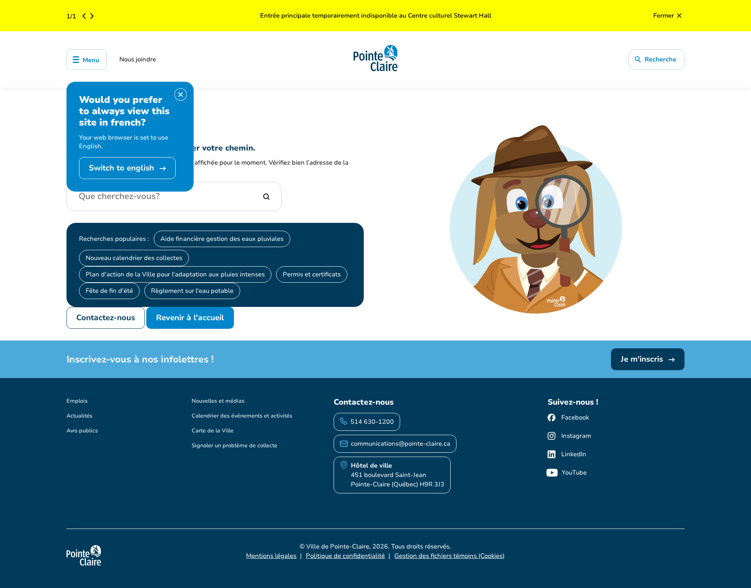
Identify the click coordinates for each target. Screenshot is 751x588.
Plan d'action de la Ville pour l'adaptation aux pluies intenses (175, 274)
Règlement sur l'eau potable (192, 291)
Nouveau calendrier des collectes (134, 258)
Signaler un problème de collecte (234, 445)
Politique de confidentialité (345, 556)
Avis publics (82, 430)
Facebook (575, 417)
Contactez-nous (105, 317)
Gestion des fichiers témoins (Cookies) (449, 556)
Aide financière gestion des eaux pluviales (222, 239)
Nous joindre (137, 59)
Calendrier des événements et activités (242, 415)
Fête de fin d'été (109, 291)
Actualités (79, 415)
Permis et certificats (312, 274)
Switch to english (122, 168)
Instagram (576, 436)
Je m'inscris (643, 359)
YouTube (574, 472)
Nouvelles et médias (218, 401)
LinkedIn (573, 454)
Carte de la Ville (213, 430)
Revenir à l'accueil (190, 317)
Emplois (77, 401)
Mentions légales (271, 556)
